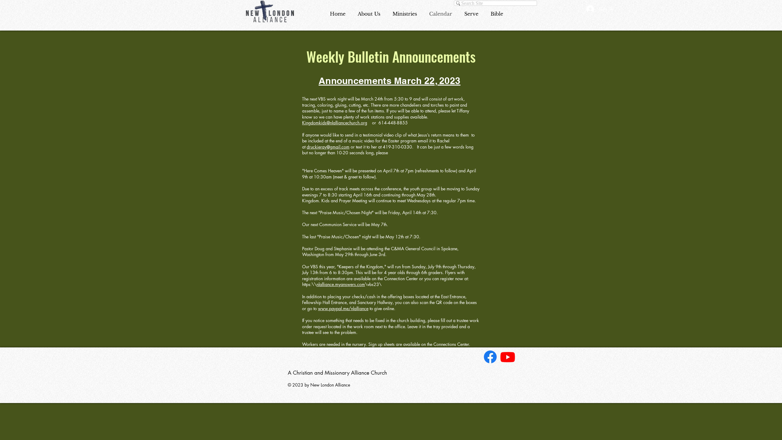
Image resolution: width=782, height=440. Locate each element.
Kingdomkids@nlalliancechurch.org (334, 123)
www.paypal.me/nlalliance (343, 308)
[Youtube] (507, 356)
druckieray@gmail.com (328, 147)
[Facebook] (490, 356)
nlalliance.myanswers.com (340, 284)
